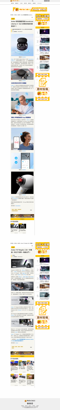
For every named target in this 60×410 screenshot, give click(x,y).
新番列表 (25, 3)
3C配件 (18, 243)
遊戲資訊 (16, 3)
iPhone (23, 270)
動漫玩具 (29, 3)
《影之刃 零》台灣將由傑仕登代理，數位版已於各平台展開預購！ (44, 70)
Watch (19, 274)
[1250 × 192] (22, 217)
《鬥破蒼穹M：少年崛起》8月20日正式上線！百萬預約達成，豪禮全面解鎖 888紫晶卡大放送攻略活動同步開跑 (44, 53)
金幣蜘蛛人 (15, 31)
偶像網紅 (34, 3)
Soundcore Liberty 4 (14, 210)
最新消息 (12, 3)
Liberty (12, 85)
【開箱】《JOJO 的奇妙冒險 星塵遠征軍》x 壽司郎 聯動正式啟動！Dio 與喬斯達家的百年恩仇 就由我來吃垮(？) (44, 61)
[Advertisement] (30, 14)
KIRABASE (39, 3)
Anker (12, 59)
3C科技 (21, 3)
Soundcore (24, 80)
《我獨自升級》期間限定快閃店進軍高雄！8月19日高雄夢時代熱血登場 (44, 44)
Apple (23, 273)
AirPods (24, 274)
